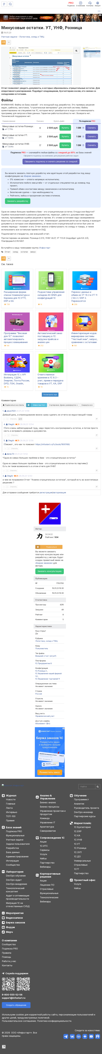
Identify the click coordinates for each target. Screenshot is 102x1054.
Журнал (11, 795)
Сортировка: (63, 405)
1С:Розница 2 (41, 671)
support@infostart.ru (13, 998)
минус (33, 252)
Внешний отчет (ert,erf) (45, 656)
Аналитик (79, 803)
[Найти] (97, 786)
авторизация (59, 492)
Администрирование (17, 856)
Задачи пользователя (18, 844)
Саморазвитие (48, 831)
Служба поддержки (16, 973)
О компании (9, 940)
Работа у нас (9, 961)
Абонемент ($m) (42, 723)
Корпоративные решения (50, 875)
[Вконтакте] (72, 1037)
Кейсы (43, 858)
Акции (43, 841)
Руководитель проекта (86, 808)
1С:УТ (77, 844)
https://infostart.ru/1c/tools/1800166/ (52, 444)
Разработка (12, 848)
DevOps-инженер (83, 812)
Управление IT (47, 822)
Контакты (7, 965)
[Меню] (4, 4)
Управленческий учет (44, 716)
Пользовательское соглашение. (19, 1021)
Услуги (43, 854)
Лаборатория (14, 871)
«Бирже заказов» (32, 176)
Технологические (49, 897)
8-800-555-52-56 (12, 994)
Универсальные (82, 860)
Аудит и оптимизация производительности (17, 897)
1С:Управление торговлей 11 (47, 679)
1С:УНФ (78, 839)
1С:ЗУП (78, 852)
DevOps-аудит (14, 880)
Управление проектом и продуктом (53, 812)
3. (3, 476)
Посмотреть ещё (50, 395)
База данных (13, 852)
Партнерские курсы (85, 816)
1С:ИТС (44, 846)
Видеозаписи (14, 917)
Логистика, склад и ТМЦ (46, 641)
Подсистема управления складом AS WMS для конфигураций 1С (51, 295)
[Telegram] (65, 1037)
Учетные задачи (14, 839)
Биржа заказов (15, 922)
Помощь (6, 957)
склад (15, 252)
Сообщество (13, 865)
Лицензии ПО (47, 885)
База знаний (13, 827)
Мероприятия (15, 913)
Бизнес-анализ (48, 802)
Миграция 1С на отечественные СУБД (18, 905)
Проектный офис (84, 880)
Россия (38, 694)
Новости (10, 799)
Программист (81, 799)
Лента (9, 808)
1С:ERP (77, 831)
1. (3, 411)
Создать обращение (16, 1005)
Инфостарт (44, 248)
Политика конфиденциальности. (54, 1021)
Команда (45, 818)
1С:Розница (80, 848)
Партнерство (47, 862)
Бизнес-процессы (49, 806)
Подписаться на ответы (14, 405)
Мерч (9, 931)
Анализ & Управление (47, 797)
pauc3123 (11, 411)
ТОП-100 (10, 816)
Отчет (7, 252)
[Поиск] (10, 4)
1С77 (76, 869)
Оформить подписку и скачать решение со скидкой (51, 161)
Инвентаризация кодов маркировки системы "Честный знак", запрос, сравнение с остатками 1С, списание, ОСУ (84, 339)
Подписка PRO (14, 831)
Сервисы (45, 850)
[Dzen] (84, 1037)
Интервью (11, 812)
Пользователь (41, 648)
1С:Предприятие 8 (43, 663)
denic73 (10, 454)
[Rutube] (97, 1037)
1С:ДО (77, 856)
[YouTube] (91, 1037)
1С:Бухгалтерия (82, 827)
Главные (10, 803)
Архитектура (47, 826)
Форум (10, 927)
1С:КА (77, 835)
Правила (6, 953)
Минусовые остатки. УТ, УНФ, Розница (41, 27)
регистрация (46, 492)
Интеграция (12, 860)
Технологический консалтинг (15, 890)
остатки (24, 252)
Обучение (80, 795)
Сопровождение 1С (52, 837)
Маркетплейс (82, 823)
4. (4, 424)
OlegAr (11, 424)
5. (4, 440)
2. (3, 454)
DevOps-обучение (16, 875)
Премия (10, 820)
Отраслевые (46, 889)
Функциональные (15, 835)
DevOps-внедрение (16, 884)
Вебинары (45, 867)
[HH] (78, 1037)
